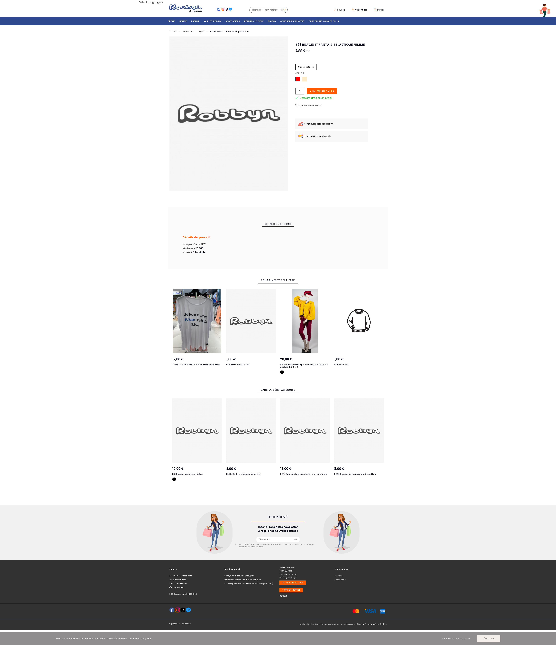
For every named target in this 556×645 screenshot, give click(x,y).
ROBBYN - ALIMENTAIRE (200, 364)
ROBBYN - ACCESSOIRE (362, 364)
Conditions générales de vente (328, 624)
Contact (283, 596)
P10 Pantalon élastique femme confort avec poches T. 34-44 (266, 365)
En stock (187, 252)
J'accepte (488, 638)
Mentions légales (306, 624)
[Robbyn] (185, 10)
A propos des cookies (456, 638)
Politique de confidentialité (354, 624)
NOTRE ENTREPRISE (291, 590)
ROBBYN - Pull (303, 364)
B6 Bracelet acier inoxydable (187, 473)
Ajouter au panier (322, 91)
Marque (187, 244)
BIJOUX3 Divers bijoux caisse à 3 (243, 473)
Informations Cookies (377, 624)
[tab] (278, 224)
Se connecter (340, 579)
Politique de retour (292, 582)
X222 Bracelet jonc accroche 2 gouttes (355, 473)
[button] (308, 105)
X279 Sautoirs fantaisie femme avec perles (303, 473)
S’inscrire (338, 576)
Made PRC (199, 244)
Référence (188, 248)
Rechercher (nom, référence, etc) (284, 10)
